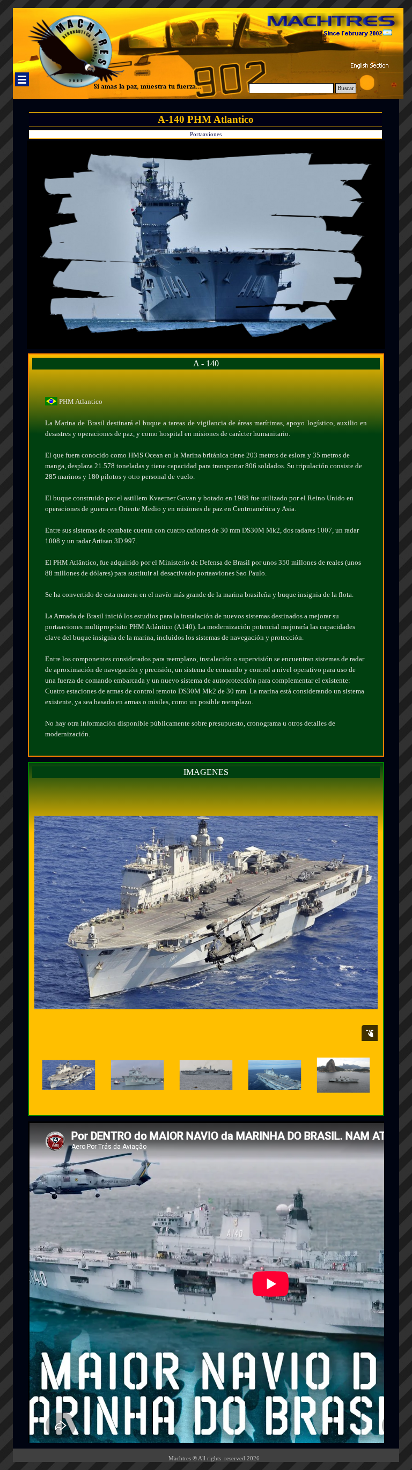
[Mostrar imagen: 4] (274, 1075)
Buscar (345, 88)
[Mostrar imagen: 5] (343, 1075)
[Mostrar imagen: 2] (137, 1075)
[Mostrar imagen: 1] (68, 1075)
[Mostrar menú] (22, 79)
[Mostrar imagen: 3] (206, 1075)
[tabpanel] (206, 563)
